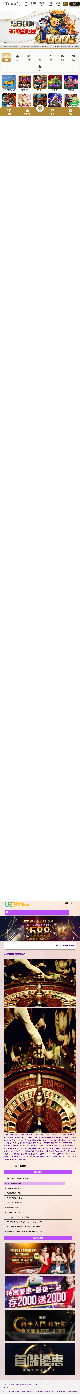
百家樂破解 (38, 1134)
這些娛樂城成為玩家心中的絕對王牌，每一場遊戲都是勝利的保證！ (27, 1231)
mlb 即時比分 (16, 1143)
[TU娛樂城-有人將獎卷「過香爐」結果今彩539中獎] (40, 1325)
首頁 (57, 945)
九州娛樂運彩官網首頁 (14, 1212)
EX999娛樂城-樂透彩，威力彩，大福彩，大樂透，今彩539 (25, 1222)
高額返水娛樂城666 (13, 1207)
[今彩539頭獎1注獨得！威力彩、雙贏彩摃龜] (40, 1258)
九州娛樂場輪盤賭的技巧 (14, 1198)
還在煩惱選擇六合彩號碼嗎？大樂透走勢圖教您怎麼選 (23, 1226)
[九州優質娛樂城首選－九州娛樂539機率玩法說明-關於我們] (17, 904)
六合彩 (11, 1154)
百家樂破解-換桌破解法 (14, 1183)
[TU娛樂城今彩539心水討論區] (40, 1359)
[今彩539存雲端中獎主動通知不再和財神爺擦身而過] (40, 928)
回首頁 (67, 903)
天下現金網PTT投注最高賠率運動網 (18, 1217)
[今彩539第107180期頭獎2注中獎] (40, 1292)
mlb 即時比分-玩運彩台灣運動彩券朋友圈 (19, 1178)
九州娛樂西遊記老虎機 (14, 1193)
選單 (10, 912)
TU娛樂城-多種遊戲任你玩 (15, 1188)
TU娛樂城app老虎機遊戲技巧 (16, 1202)
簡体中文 (73, 903)
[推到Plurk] (16, 1166)
